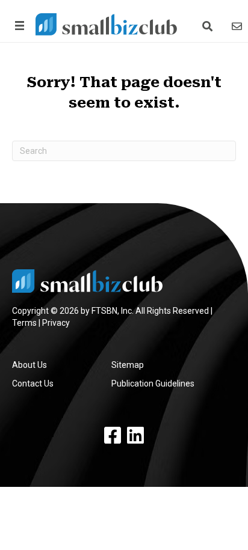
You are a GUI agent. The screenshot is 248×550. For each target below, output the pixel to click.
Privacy (56, 323)
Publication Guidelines (152, 383)
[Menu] (17, 25)
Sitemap (127, 365)
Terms (24, 323)
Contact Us (33, 383)
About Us (29, 365)
